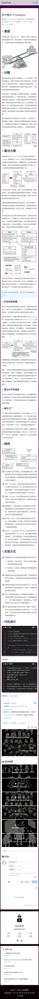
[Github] (18, 941)
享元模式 (13, 723)
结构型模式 (31, 19)
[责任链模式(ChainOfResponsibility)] (19, 805)
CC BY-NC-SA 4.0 (9, 715)
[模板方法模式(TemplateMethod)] (19, 846)
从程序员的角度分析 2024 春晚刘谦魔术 (16, 979)
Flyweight (22, 723)
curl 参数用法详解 (9, 966)
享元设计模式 (13, 696)
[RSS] (21, 941)
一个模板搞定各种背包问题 (12, 953)
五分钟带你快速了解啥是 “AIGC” (13, 972)
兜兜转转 (13, 703)
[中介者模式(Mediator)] (19, 819)
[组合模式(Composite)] (19, 791)
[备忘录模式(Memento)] (19, 833)
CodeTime (6, 3)
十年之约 (15, 993)
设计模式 (21, 19)
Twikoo (32, 905)
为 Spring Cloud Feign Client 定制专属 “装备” (18, 960)
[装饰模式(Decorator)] (19, 777)
